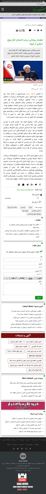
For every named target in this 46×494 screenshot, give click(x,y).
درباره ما (43, 440)
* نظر (40, 281)
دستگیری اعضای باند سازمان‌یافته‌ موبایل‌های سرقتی (26, 324)
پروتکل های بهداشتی (34, 214)
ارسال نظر (35, 202)
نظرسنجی (29, 444)
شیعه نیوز (31, 93)
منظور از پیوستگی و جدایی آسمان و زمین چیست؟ (26, 311)
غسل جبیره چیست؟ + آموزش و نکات (27, 428)
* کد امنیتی (38, 271)
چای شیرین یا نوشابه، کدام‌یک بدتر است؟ (29, 314)
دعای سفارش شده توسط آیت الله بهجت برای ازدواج (25, 365)
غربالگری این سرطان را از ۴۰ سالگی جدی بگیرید (27, 317)
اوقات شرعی (5, 440)
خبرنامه (15, 444)
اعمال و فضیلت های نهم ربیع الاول (31, 386)
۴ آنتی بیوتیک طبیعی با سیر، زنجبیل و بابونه (28, 321)
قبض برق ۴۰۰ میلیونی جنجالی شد (31, 396)
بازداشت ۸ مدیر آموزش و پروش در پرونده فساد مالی (25, 327)
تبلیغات (36, 444)
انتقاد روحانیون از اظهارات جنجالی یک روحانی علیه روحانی (22, 231)
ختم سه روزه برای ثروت (34, 351)
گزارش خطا (35, 194)
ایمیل (40, 264)
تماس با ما (35, 440)
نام (41, 257)
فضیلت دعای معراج (21, 346)
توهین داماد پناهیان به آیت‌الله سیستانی (26, 418)
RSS (8, 444)
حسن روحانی (36, 210)
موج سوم (25, 210)
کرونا (30, 207)
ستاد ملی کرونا (12, 207)
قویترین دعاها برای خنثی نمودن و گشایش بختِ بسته (25, 360)
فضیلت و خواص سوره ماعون (32, 389)
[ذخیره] (24, 30)
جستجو (22, 444)
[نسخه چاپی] (17, 30)
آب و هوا (14, 440)
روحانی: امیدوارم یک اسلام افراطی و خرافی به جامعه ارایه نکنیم (22, 235)
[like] (23, 198)
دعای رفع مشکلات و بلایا (15, 351)
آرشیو (28, 440)
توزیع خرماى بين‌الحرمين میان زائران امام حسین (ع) (25, 383)
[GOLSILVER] (23, 406)
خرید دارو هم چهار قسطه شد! (30, 431)
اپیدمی (23, 207)
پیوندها (22, 440)
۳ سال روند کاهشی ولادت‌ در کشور (28, 425)
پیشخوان (40, 25)
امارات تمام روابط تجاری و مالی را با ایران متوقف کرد (25, 392)
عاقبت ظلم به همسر (16, 342)
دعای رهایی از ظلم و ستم (33, 342)
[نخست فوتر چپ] (23, 482)
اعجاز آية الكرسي (36, 346)
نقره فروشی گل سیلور (34, 370)
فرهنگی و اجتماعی (30, 25)
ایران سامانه (19, 470)
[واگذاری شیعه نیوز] (23, 18)
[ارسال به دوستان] (20, 30)
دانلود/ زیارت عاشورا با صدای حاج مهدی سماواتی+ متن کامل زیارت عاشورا (23, 14)
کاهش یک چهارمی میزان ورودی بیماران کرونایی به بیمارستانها (24, 226)
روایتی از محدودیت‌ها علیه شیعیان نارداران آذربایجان (23, 422)
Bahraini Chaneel (35, 356)
